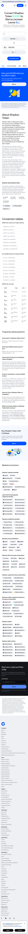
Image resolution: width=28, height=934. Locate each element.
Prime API (3, 891)
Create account (5, 795)
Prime (2, 839)
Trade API (3, 869)
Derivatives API (5, 893)
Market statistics (5, 763)
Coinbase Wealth (5, 818)
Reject (8, 930)
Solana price (4, 902)
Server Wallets (5, 858)
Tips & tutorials (5, 770)
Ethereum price (5, 900)
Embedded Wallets (6, 860)
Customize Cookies (17, 926)
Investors (3, 742)
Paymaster (4, 871)
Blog (2, 736)
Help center (4, 791)
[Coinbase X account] (1, 918)
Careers (3, 732)
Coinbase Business (6, 831)
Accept (20, 930)
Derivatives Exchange (7, 848)
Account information (6, 799)
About (2, 730)
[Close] (24, 923)
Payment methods (6, 801)
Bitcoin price (4, 898)
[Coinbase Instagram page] (9, 918)
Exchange (3, 843)
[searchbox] (14, 52)
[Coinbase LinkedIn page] (5, 918)
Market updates (5, 774)
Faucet (3, 885)
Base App (3, 814)
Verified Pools (5, 850)
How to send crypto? (6, 784)
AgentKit (3, 881)
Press (2, 738)
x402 (2, 866)
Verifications (4, 877)
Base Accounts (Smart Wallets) (9, 862)
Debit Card (4, 822)
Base (2, 856)
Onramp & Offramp (6, 864)
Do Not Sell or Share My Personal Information (13, 753)
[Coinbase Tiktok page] (14, 918)
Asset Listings (5, 829)
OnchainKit (4, 873)
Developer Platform (6, 854)
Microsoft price (5, 913)
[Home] (2, 5)
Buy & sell (4, 812)
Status (3, 807)
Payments (4, 833)
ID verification (5, 797)
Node (2, 879)
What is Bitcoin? (5, 776)
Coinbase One (4, 816)
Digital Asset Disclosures (8, 755)
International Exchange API (8, 889)
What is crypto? (5, 778)
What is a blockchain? (7, 780)
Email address (5, 678)
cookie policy (9, 923)
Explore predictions (6, 824)
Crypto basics (4, 767)
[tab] (3, 66)
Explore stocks (5, 761)
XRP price (3, 904)
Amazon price (4, 915)
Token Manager (5, 835)
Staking (3, 841)
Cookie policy (4, 748)
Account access (5, 803)
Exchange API (4, 887)
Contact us (4, 793)
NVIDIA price (4, 909)
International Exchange (7, 845)
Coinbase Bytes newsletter (8, 765)
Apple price (4, 911)
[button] (25, 5)
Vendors (3, 744)
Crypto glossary (5, 772)
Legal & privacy (5, 746)
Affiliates (3, 734)
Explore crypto (5, 759)
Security (3, 740)
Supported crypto (5, 805)
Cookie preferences (6, 751)
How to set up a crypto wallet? (9, 782)
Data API (3, 875)
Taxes (2, 786)
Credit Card (4, 820)
